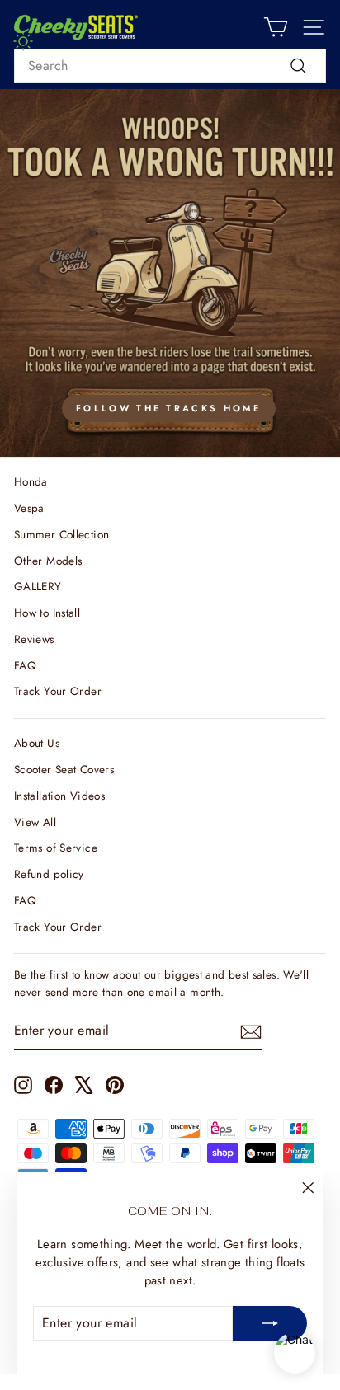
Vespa (29, 508)
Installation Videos (59, 795)
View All (35, 822)
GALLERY (38, 586)
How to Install (47, 612)
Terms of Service (55, 847)
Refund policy (49, 874)
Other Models (48, 560)
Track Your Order (58, 691)
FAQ (25, 665)
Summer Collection (61, 534)
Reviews (34, 639)
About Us (36, 743)
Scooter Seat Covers (64, 769)
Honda (31, 481)
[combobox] (170, 66)
